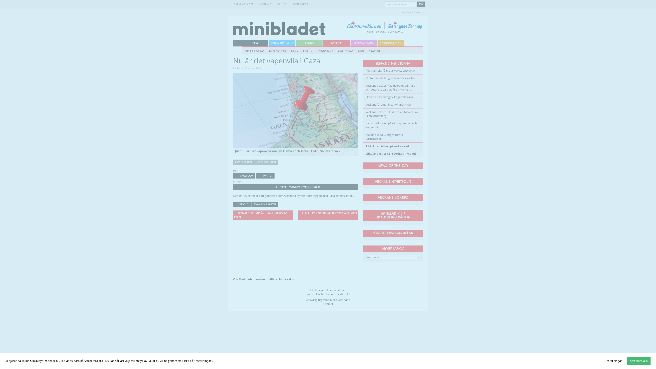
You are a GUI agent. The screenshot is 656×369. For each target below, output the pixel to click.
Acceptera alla (639, 361)
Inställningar (614, 361)
